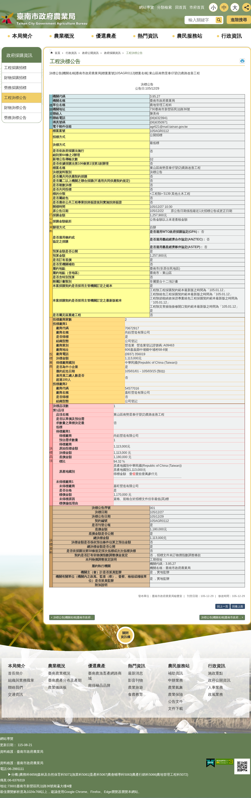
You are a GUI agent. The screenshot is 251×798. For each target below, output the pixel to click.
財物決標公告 (15, 108)
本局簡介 (22, 36)
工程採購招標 (15, 68)
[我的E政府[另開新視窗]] (210, 763)
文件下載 (175, 709)
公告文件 (175, 701)
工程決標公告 (15, 98)
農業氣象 (175, 687)
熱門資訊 (148, 36)
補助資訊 (175, 673)
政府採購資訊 (112, 52)
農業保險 (175, 694)
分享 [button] (246, 7)
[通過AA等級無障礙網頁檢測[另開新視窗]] (224, 762)
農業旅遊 (135, 687)
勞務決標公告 (15, 118)
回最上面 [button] (237, 606)
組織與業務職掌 (21, 680)
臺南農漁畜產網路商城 (105, 675)
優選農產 (106, 36)
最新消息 (135, 673)
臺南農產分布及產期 (65, 680)
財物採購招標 (15, 78)
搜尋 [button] (219, 20)
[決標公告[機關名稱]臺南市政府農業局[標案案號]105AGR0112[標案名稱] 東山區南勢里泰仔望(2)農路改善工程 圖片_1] (242, 766)
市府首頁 (196, 7)
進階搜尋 (239, 19)
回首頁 (180, 7)
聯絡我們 (15, 687)
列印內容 (242, 60)
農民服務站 (189, 36)
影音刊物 (135, 680)
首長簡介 (15, 673)
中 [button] (224, 7)
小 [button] (213, 7)
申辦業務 (175, 680)
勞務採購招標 (15, 88)
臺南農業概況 (59, 673)
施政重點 (215, 673)
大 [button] (234, 7)
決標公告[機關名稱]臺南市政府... (73, 617)
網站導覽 (146, 7)
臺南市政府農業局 (44, 19)
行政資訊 (231, 36)
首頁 (57, 52)
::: (1, 48)
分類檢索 (164, 7)
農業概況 (64, 36)
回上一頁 (222, 606)
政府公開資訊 (90, 52)
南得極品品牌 (99, 685)
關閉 (125, 633)
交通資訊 (15, 694)
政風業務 (215, 694)
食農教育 (135, 694)
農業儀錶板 (57, 687)
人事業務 (215, 687)
